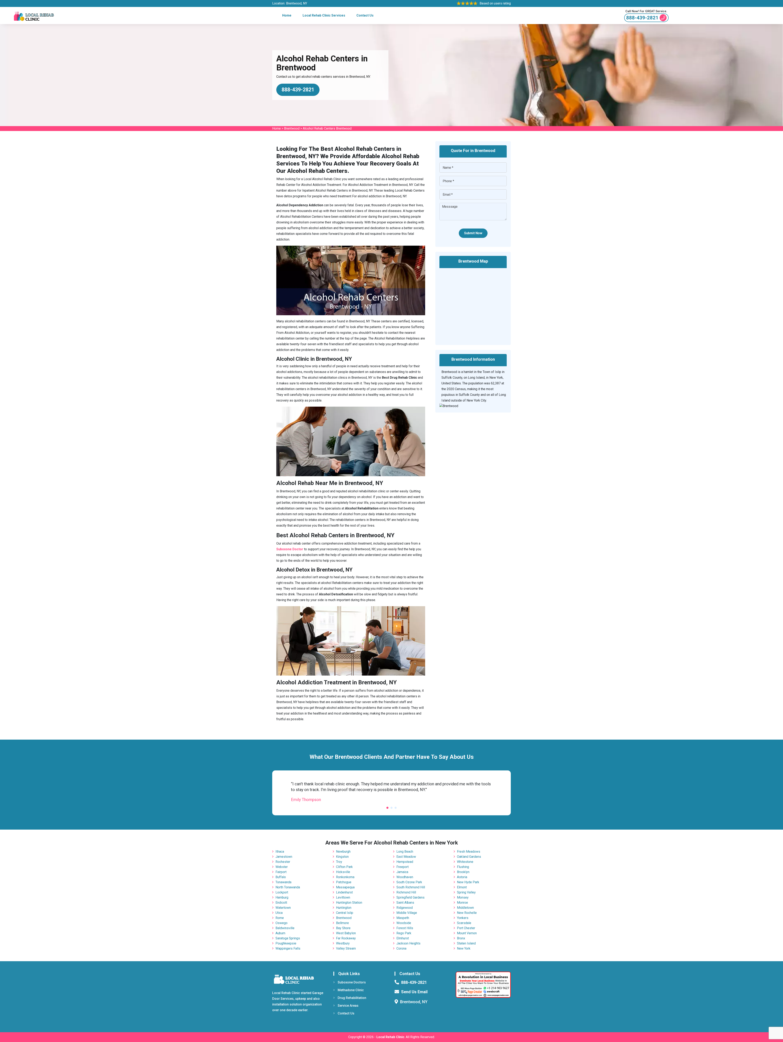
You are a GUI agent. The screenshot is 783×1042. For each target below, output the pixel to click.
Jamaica (402, 872)
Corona (401, 948)
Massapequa (345, 887)
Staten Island (466, 943)
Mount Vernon (467, 933)
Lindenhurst (344, 892)
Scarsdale (464, 923)
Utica (279, 913)
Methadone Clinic (351, 990)
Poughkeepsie (285, 943)
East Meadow (406, 857)
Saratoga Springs (287, 938)
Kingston (342, 857)
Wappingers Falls (287, 948)
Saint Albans (405, 902)
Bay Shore (343, 928)
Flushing (463, 867)
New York (463, 948)
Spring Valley (466, 892)
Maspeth (402, 918)
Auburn (280, 933)
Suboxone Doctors (352, 982)
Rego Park (403, 933)
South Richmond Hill (410, 887)
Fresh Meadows (468, 851)
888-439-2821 (642, 18)
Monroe (462, 902)
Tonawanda (283, 882)
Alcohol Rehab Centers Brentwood (327, 128)
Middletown (465, 908)
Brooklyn (463, 872)
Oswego (281, 923)
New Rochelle (467, 913)
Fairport (280, 872)
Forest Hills (404, 928)
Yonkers (462, 918)
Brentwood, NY (296, 3)
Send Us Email (414, 991)
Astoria (462, 877)
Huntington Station (349, 902)
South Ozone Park (409, 882)
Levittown (343, 897)
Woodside (403, 923)
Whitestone (465, 862)
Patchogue (343, 882)
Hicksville (343, 872)
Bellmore (342, 923)
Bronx (461, 938)
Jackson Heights (408, 943)
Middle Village (406, 913)
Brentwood (292, 128)
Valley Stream (346, 948)
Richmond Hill (406, 892)
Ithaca (279, 851)
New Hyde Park (468, 882)
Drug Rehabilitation (352, 998)
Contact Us (365, 15)
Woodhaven (404, 877)
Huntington (343, 908)
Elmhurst (402, 938)
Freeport (402, 867)
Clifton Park (344, 867)
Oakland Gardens (469, 857)
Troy (339, 862)
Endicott (281, 902)
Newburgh (343, 851)
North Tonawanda (287, 887)
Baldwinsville (284, 928)
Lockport (281, 892)
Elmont (462, 887)
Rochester (282, 862)
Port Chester (466, 928)
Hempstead (404, 862)
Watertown (283, 908)
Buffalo (280, 877)
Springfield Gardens (410, 897)
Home (286, 15)
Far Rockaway (346, 938)
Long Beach (404, 851)
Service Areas (348, 1006)
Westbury (343, 943)
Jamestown (283, 857)
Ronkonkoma (345, 877)
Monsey (463, 897)
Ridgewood (404, 908)
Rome (279, 918)
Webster (281, 867)
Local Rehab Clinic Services (324, 15)
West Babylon (346, 933)
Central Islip (344, 913)
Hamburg (281, 897)
